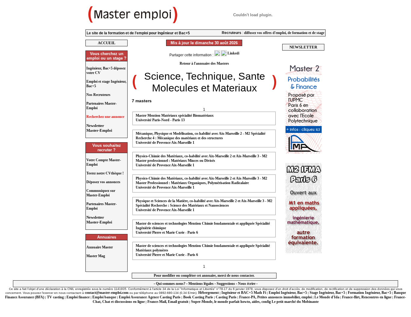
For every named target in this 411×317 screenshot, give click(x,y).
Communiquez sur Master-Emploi (100, 193)
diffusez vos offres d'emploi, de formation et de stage (284, 33)
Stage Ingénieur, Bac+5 (327, 293)
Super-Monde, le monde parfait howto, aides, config (231, 302)
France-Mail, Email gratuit (167, 302)
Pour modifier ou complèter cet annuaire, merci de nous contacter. (204, 275)
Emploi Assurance (133, 297)
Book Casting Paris (198, 297)
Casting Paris (226, 297)
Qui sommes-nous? (170, 284)
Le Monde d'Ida (326, 297)
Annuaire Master (99, 247)
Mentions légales (201, 284)
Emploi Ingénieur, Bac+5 (288, 293)
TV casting (55, 297)
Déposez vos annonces (103, 182)
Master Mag (95, 256)
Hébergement (208, 293)
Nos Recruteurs (98, 95)
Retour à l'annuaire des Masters (204, 63)
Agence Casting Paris (164, 297)
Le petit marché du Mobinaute (295, 302)
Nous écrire (246, 284)
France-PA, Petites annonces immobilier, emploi (275, 297)
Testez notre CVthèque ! (105, 173)
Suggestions (226, 284)
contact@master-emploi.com (106, 293)
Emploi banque (104, 297)
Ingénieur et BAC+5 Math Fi (243, 293)
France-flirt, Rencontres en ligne (366, 297)
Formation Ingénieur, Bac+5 (369, 293)
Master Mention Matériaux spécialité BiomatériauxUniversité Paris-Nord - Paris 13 (175, 117)
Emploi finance (78, 297)
